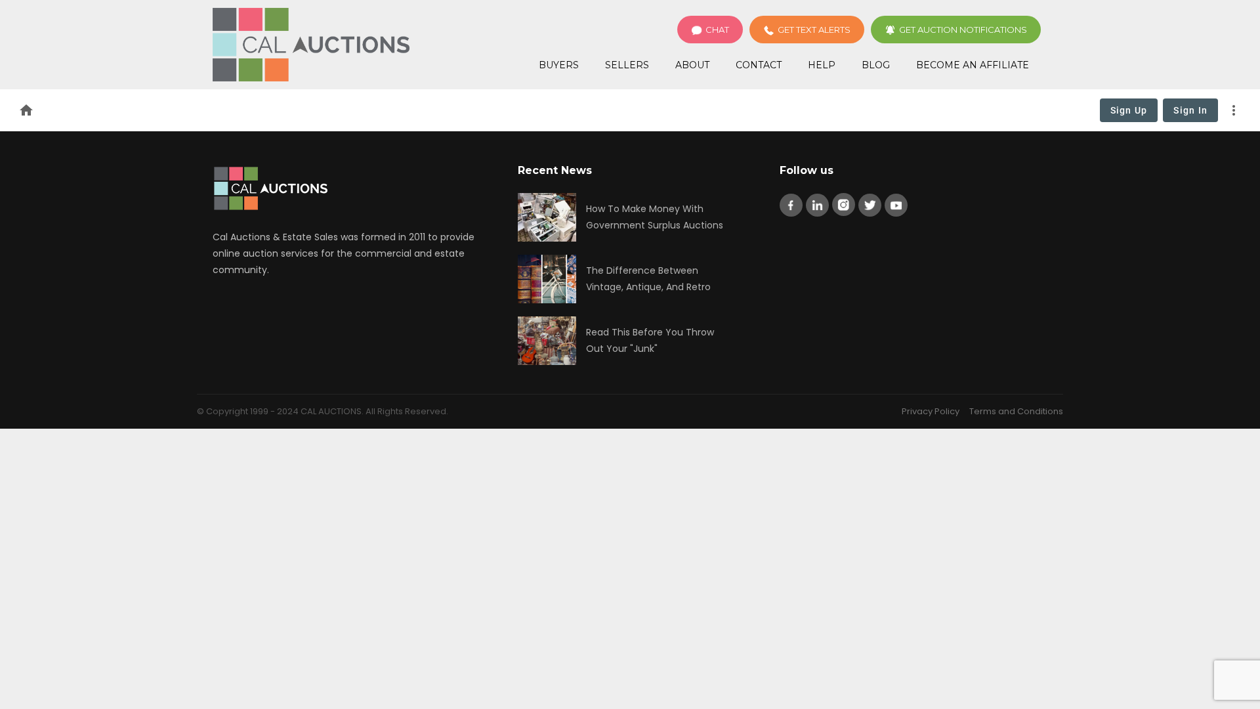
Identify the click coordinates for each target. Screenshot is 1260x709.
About (692, 65)
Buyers (559, 65)
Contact (759, 65)
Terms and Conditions (1016, 411)
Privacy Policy (930, 411)
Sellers (627, 65)
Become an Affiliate (972, 65)
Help (821, 65)
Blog (876, 65)
